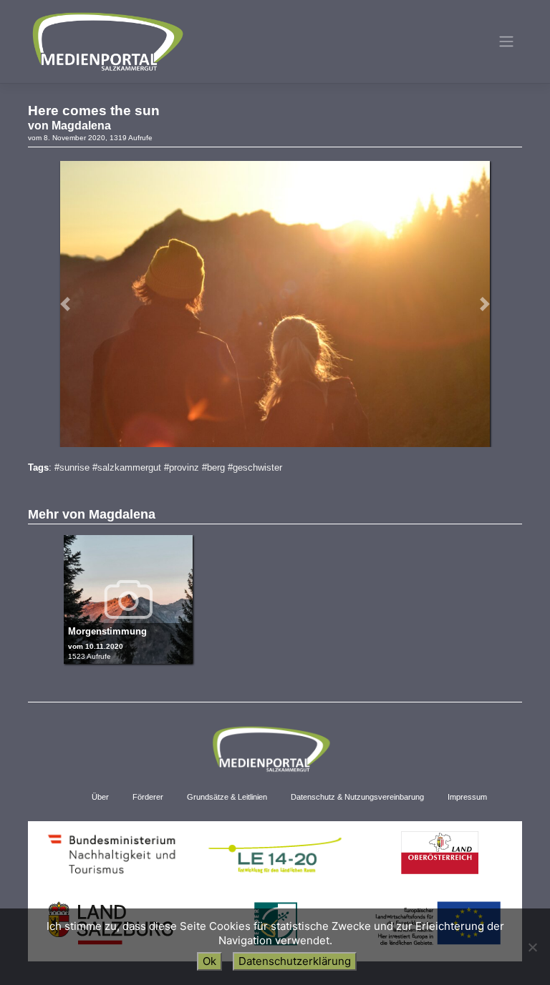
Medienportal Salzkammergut (106, 41)
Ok (209, 961)
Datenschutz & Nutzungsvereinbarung (357, 797)
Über (100, 797)
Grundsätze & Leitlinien (227, 797)
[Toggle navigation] (506, 41)
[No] (532, 947)
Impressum (467, 797)
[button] (65, 304)
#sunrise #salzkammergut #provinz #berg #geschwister (168, 467)
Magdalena (81, 125)
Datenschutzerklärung (294, 961)
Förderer (147, 797)
